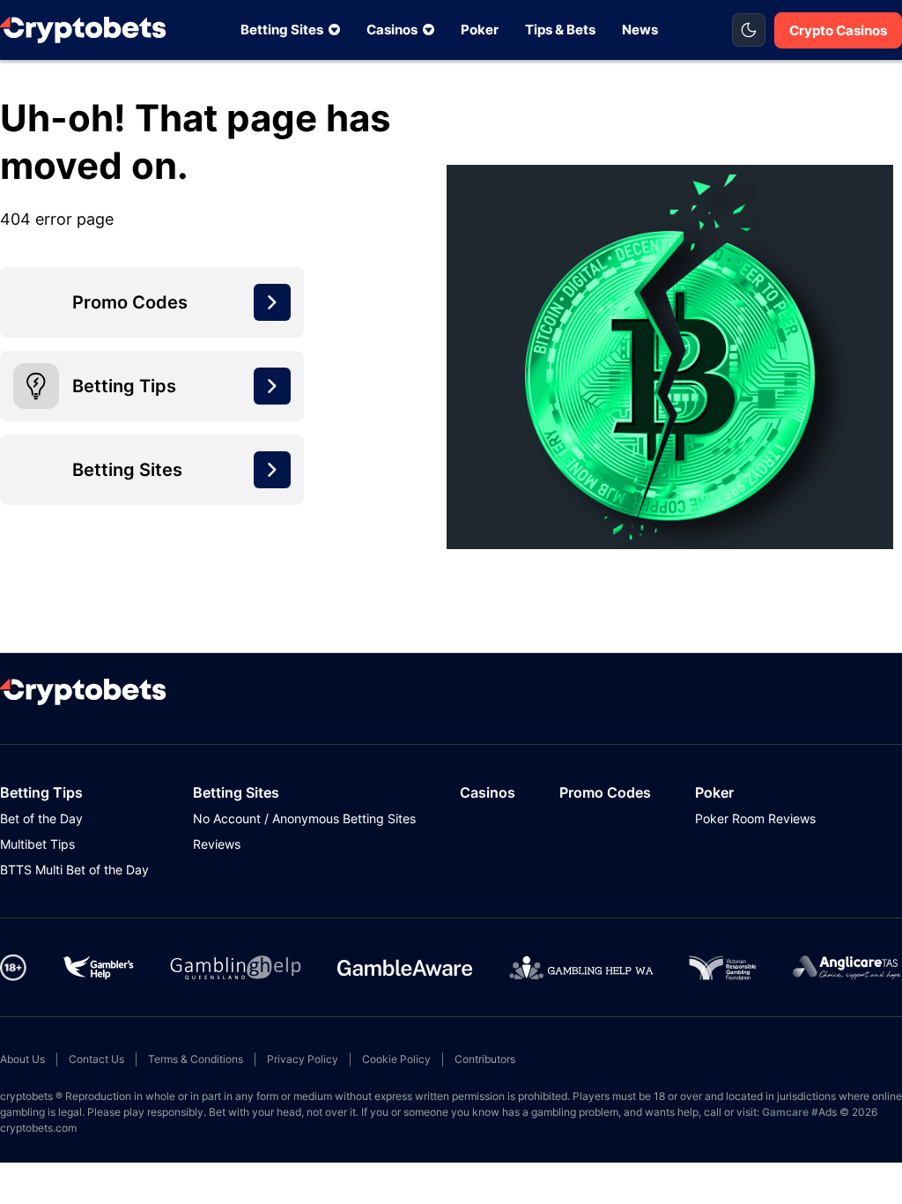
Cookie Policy (396, 1059)
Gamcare (785, 1112)
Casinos (392, 29)
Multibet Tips (37, 843)
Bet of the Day (41, 818)
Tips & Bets (560, 29)
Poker (480, 29)
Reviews (216, 843)
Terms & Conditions (195, 1059)
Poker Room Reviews (755, 818)
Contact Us (96, 1059)
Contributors (485, 1059)
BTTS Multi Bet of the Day (74, 869)
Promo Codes (605, 792)
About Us (22, 1059)
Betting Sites (281, 29)
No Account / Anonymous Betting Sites (304, 818)
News (640, 29)
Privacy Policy (302, 1059)
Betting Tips (41, 792)
